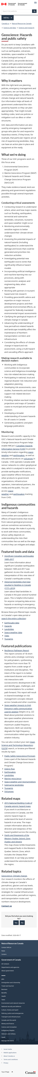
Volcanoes (9, 791)
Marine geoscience (12, 778)
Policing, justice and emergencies (12, 1013)
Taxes (3, 1000)
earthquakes (19, 455)
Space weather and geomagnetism (20, 781)
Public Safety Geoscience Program (19, 756)
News (3, 951)
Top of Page (5, 1072)
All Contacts (5, 964)
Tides (6, 635)
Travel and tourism (7, 986)
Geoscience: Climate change (14, 876)
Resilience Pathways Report (16, 650)
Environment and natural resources (13, 1003)
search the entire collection (13, 618)
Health (3, 996)
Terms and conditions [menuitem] (11, 1059)
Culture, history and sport (9, 1010)
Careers (4, 954)
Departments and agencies (10, 967)
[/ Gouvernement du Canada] (14, 4)
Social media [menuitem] (8, 1049)
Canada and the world (8, 1020)
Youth (3, 1037)
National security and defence (11, 1006)
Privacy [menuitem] (6, 1063)
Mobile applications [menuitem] (10, 1053)
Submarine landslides (14, 785)
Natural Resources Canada (21, 23)
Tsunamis (8, 639)
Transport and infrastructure (10, 1017)
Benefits (4, 993)
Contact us (6, 906)
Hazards (8, 626)
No (22, 922)
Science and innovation (9, 1027)
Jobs (2, 979)
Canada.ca (5, 23)
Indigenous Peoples (7, 1030)
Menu (7, 17)
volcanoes (28, 458)
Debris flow (9, 769)
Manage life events (7, 1041)
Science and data (10, 28)
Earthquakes (10, 772)
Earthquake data (11, 622)
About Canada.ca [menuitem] (9, 1056)
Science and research (26, 28)
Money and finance (7, 1023)
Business (4, 989)
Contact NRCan (6, 947)
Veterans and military (8, 1034)
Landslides (9, 629)
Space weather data (13, 632)
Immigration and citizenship (10, 982)
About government (7, 971)
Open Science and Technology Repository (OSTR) (18, 745)
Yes (16, 922)
